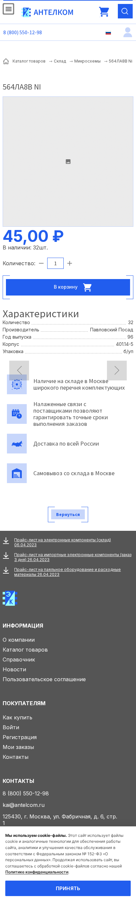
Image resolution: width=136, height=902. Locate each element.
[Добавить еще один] (70, 263)
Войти (11, 727)
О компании (19, 639)
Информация (23, 625)
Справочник (19, 659)
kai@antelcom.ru (24, 805)
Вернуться (68, 514)
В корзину (66, 286)
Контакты (15, 757)
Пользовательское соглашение (44, 679)
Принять (68, 888)
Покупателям (24, 703)
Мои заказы (18, 747)
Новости (14, 669)
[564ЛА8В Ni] (68, 161)
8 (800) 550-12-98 (22, 32)
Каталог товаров (25, 649)
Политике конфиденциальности (36, 871)
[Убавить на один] (41, 263)
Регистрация (20, 737)
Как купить (17, 717)
